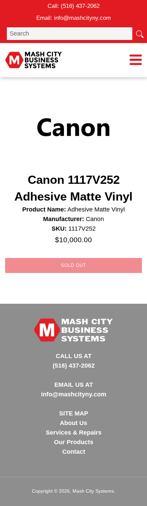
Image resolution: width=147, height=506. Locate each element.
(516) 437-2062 (80, 6)
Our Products (73, 442)
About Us (73, 423)
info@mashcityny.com (82, 18)
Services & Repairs (74, 432)
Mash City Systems (93, 491)
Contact (73, 451)
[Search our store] (139, 33)
